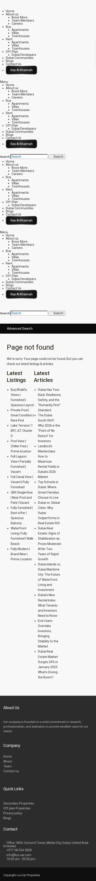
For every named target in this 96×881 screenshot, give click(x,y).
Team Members (23, 20)
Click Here (21, 70)
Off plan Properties (16, 808)
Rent (9, 39)
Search (5, 156)
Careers (17, 23)
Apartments (20, 30)
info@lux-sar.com (18, 855)
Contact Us (13, 64)
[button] (48, 81)
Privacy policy (12, 813)
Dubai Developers (24, 54)
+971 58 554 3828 (19, 850)
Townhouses (21, 36)
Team (7, 766)
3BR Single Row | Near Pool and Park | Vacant (22, 497)
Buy (8, 26)
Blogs (10, 61)
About (7, 761)
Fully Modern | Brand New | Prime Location (21, 554)
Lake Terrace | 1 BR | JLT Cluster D (22, 430)
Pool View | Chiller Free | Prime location (21, 446)
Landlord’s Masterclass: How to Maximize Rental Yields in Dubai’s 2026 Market (48, 461)
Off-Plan (12, 51)
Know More (19, 17)
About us (12, 14)
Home (10, 11)
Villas (15, 33)
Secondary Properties (18, 803)
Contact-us (11, 771)
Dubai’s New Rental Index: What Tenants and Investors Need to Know (48, 605)
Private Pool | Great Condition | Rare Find (22, 415)
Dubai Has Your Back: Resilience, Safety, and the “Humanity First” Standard (49, 400)
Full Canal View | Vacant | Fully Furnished (22, 482)
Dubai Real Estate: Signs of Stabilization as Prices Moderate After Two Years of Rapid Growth (49, 543)
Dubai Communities (19, 58)
